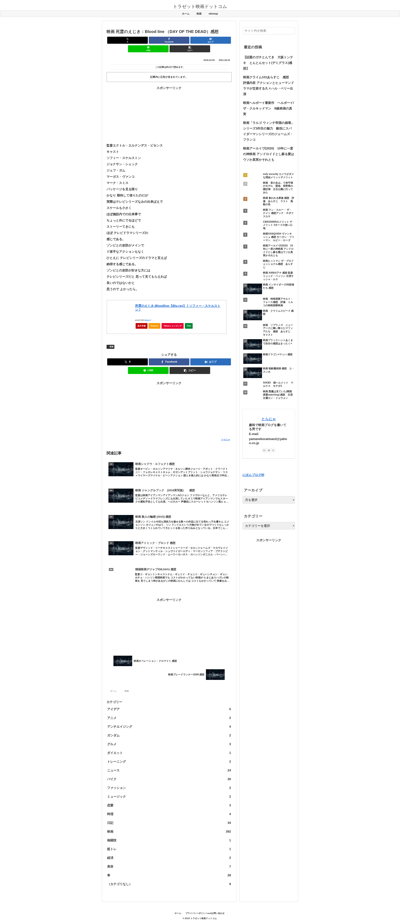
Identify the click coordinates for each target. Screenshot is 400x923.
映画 (111, 347)
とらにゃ (269, 419)
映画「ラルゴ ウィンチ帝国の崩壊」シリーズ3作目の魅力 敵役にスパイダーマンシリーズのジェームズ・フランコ (268, 131)
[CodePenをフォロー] (264, 450)
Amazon (154, 326)
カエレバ (147, 320)
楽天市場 (142, 326)
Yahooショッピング (172, 326)
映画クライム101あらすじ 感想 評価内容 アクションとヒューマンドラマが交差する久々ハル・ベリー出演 (268, 85)
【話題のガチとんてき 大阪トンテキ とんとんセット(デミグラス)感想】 (268, 62)
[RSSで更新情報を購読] (273, 450)
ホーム (178, 913)
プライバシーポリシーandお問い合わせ (206, 913)
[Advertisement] (169, 112)
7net (189, 326)
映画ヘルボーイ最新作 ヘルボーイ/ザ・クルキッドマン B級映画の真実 (268, 108)
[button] (190, 48)
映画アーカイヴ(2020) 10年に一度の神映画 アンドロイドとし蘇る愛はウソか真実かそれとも (268, 154)
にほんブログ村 (253, 475)
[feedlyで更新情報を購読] (269, 450)
